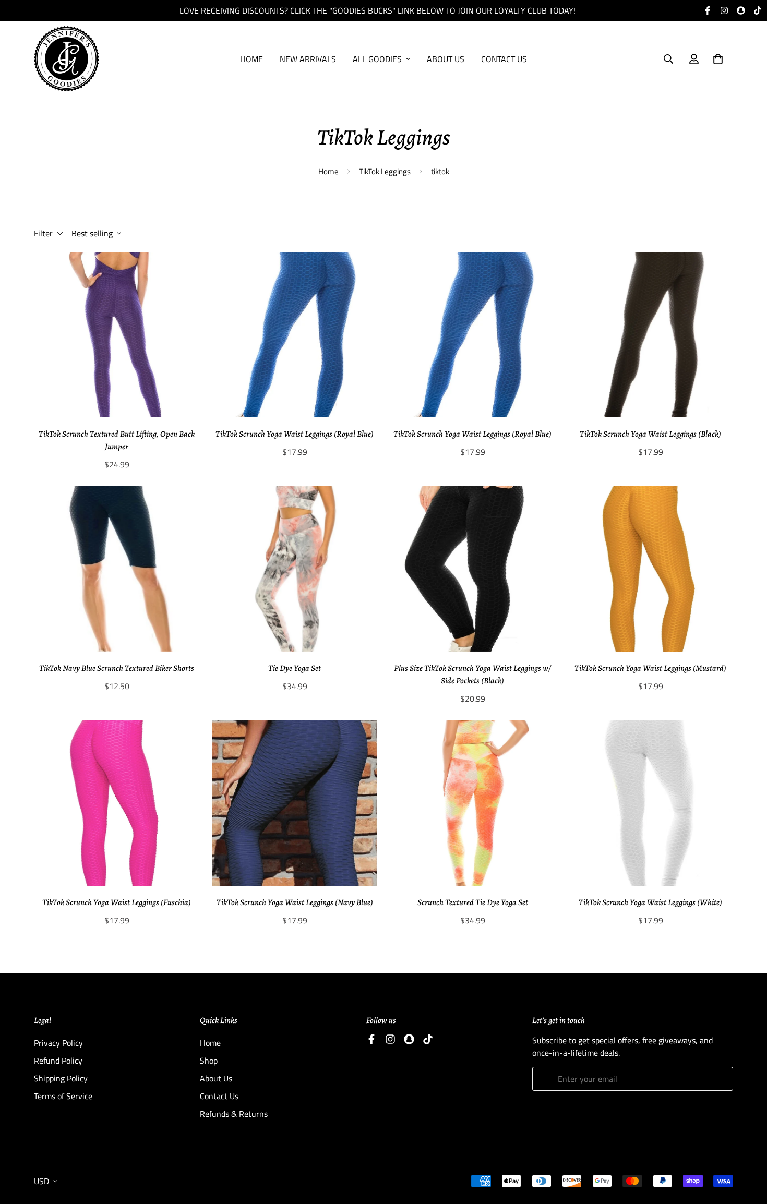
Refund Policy (58, 1060)
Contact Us (504, 59)
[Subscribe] (721, 1079)
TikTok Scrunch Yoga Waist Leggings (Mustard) (650, 668)
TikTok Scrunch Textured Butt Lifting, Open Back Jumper (117, 440)
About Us (445, 59)
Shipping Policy (61, 1078)
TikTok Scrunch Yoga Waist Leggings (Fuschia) (116, 902)
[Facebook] (707, 10)
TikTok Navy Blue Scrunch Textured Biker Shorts (116, 668)
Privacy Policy (58, 1043)
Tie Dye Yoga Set (294, 668)
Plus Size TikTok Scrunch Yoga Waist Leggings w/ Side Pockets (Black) (472, 675)
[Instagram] (724, 10)
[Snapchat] (741, 10)
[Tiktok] (757, 10)
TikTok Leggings (385, 171)
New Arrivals (308, 59)
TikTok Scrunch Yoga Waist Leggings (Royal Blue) (294, 434)
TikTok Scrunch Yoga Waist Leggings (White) (650, 902)
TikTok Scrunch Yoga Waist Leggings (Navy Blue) (295, 902)
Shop (209, 1060)
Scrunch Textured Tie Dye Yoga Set (472, 902)
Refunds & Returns (234, 1113)
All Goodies (377, 59)
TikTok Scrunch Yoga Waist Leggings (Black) (650, 434)
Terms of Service (63, 1096)
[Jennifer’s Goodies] (66, 59)
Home (251, 59)
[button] (718, 59)
